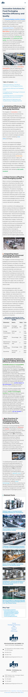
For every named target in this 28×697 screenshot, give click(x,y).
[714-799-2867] (7, 679)
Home (14, 623)
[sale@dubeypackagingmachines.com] (12, 657)
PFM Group (14, 631)
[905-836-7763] (7, 655)
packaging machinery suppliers (11, 613)
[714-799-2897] (7, 681)
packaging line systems (9, 614)
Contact (14, 629)
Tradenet (21, 692)
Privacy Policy (19, 690)
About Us (14, 628)
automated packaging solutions (11, 612)
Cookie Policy (13, 690)
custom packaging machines (10, 616)
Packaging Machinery (14, 624)
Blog (14, 626)
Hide (16, 82)
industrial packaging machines (11, 611)
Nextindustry (8, 692)
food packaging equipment (9, 609)
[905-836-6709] (7, 652)
